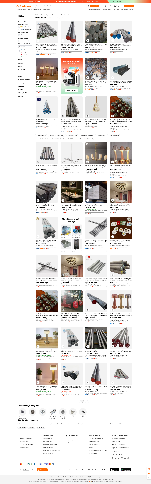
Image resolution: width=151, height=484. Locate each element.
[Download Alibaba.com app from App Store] (114, 469)
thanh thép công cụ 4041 (111, 423)
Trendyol (92, 476)
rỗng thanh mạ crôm (72, 135)
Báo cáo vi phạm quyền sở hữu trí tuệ (98, 450)
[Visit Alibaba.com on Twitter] (119, 458)
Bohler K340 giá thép (114, 135)
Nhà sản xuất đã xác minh (72, 440)
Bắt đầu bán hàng (116, 441)
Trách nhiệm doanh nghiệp (26, 444)
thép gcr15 (90, 138)
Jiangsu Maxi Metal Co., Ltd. (42, 126)
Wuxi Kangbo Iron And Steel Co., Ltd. (94, 247)
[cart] (110, 6)
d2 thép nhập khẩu (42, 135)
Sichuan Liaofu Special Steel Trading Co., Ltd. (71, 51)
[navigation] (25, 208)
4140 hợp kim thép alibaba (87, 135)
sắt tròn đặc (41, 427)
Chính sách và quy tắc (48, 453)
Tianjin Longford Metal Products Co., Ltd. (46, 53)
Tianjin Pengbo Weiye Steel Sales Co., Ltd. (120, 88)
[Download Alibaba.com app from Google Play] (126, 469)
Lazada (75, 476)
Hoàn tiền (91, 447)
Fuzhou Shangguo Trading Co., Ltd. (118, 247)
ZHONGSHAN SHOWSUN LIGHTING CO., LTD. (96, 172)
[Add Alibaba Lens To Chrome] (42, 469)
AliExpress (53, 476)
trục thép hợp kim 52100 (42, 423)
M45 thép (86, 423)
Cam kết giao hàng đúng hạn (50, 444)
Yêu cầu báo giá (69, 443)
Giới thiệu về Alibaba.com (26, 435)
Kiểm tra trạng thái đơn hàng (118, 444)
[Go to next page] (88, 401)
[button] (88, 6)
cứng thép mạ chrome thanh (26, 423)
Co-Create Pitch (24, 441)
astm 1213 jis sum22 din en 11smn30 (45, 138)
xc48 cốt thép (80, 138)
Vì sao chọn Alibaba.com (26, 438)
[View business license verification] (89, 481)
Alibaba (37, 14)
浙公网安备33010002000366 (101, 481)
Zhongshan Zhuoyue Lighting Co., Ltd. (119, 210)
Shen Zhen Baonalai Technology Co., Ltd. (70, 285)
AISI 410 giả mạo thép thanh (59, 423)
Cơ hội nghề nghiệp (24, 447)
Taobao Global (82, 476)
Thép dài (63, 14)
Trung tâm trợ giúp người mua (96, 438)
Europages (98, 476)
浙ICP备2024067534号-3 (115, 481)
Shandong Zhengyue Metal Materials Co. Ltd (46, 210)
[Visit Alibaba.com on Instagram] (122, 458)
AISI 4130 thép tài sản (74, 423)
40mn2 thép (22, 427)
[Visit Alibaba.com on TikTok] (128, 458)
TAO (88, 476)
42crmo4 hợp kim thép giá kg (56, 135)
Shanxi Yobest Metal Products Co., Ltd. (94, 212)
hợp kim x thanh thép (97, 423)
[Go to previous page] (79, 401)
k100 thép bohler (101, 135)
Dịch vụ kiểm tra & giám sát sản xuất (51, 450)
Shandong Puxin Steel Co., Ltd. (92, 51)
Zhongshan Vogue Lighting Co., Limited (70, 172)
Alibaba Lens (26, 469)
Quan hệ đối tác (115, 451)
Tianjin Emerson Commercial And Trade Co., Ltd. (72, 129)
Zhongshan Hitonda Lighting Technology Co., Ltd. (47, 91)
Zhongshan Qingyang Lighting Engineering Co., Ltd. (72, 210)
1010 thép (32, 427)
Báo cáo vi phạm (93, 453)
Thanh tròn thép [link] (72, 14)
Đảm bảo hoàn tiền (47, 441)
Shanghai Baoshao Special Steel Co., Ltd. (120, 285)
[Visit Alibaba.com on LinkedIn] (116, 458)
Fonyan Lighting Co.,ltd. (91, 126)
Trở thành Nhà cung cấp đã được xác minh (120, 448)
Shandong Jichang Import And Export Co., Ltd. (47, 172)
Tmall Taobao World (68, 476)
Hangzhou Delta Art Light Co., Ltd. (118, 175)
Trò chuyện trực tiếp (94, 441)
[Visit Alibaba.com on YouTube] (125, 458)
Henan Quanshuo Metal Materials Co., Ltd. (46, 247)
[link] (149, 469)
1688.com (59, 476)
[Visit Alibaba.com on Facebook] (112, 458)
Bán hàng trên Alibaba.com (118, 438)
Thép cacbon (55, 14)
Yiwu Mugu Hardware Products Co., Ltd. (120, 129)
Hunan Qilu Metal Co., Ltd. (116, 51)
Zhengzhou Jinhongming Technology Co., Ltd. (47, 320)
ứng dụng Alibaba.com (102, 469)
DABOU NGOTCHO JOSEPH (92, 88)
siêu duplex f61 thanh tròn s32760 (65, 138)
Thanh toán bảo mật (47, 438)
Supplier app (77, 469)
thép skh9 (124, 423)
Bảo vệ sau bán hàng (48, 447)
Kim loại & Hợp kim (45, 14)
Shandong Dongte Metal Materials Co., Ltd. (46, 285)
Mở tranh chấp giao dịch (94, 444)
